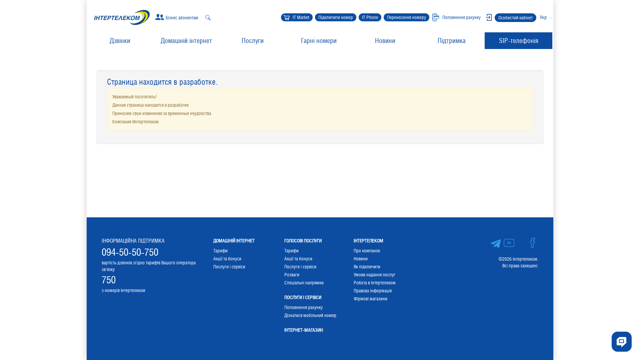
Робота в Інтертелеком (375, 282)
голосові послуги (303, 240)
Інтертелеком (368, 240)
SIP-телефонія (518, 41)
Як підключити (367, 266)
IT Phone (370, 17)
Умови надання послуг (374, 274)
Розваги (291, 274)
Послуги (253, 41)
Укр (543, 17)
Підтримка (452, 41)
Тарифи (220, 250)
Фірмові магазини (370, 298)
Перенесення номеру (406, 17)
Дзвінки (120, 41)
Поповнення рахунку (303, 307)
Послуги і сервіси (229, 266)
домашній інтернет (234, 240)
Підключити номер (335, 17)
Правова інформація (373, 290)
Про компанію (367, 250)
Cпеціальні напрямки (304, 282)
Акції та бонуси (227, 258)
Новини (385, 41)
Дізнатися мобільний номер (310, 315)
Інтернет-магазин (303, 330)
